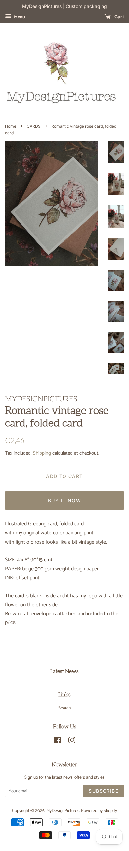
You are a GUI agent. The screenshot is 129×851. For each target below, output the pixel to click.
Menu (19, 17)
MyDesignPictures (62, 810)
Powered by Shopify (99, 810)
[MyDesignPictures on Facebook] (58, 741)
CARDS (34, 126)
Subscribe (103, 791)
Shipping (42, 453)
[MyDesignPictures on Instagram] (71, 741)
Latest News (64, 671)
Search (64, 707)
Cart (118, 16)
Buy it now (64, 500)
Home (10, 126)
